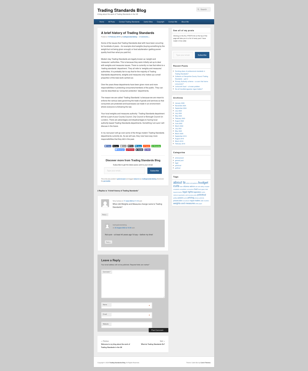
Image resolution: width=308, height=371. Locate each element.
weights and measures (184, 203)
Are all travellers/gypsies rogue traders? (189, 89)
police (195, 195)
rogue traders (195, 200)
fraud (199, 189)
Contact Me (172, 21)
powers (181, 197)
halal (206, 189)
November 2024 (180, 105)
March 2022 (179, 126)
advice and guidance (192, 183)
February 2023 (180, 118)
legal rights (188, 191)
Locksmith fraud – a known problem (187, 86)
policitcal (178, 165)
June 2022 (178, 123)
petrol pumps (189, 195)
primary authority (199, 198)
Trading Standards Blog (121, 10)
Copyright (160, 21)
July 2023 (178, 113)
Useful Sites (148, 21)
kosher (180, 192)
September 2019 (180, 136)
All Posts (111, 21)
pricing (191, 197)
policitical (201, 194)
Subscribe (154, 170)
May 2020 (178, 131)
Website (106, 324)
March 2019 (179, 141)
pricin (185, 198)
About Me (185, 21)
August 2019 (179, 138)
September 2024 (180, 108)
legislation (197, 192)
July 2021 (178, 128)
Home (101, 21)
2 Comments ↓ (144, 37)
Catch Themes (206, 362)
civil (196, 186)
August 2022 (179, 121)
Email (105, 314)
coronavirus (190, 189)
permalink (106, 181)
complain (206, 186)
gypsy (203, 189)
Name (105, 304)
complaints (176, 189)
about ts (136, 179)
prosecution (177, 200)
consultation (183, 189)
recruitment (186, 201)
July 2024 (178, 111)
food (195, 189)
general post (121, 179)
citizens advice (189, 186)
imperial (175, 192)
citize (181, 186)
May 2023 (178, 116)
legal (176, 163)
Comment (107, 272)
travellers (206, 201)
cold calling (201, 186)
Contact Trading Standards (129, 21)
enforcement (179, 158)
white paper (198, 203)
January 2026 (179, 103)
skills (202, 201)
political (177, 168)
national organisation (179, 195)
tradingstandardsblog (129, 37)
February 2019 (180, 143)
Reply (104, 214)
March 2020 (179, 133)
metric (203, 192)
